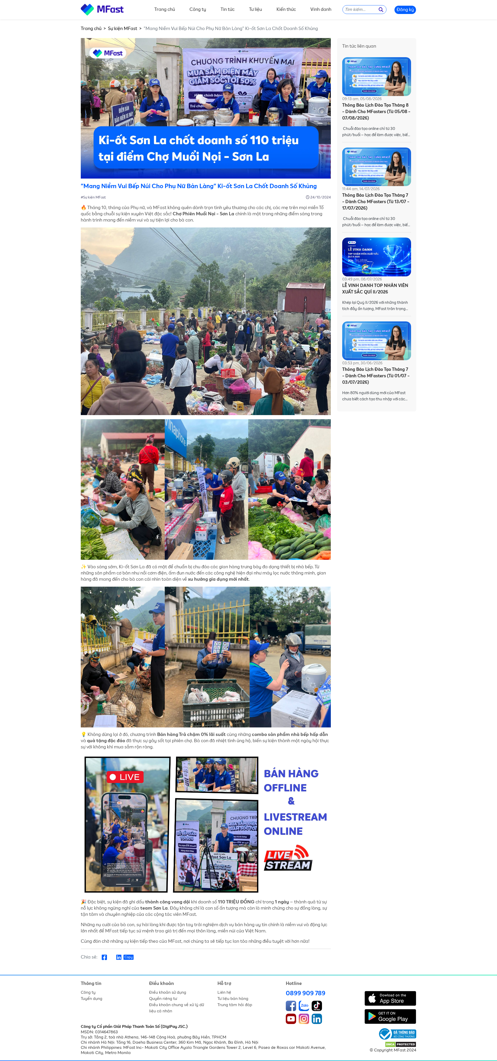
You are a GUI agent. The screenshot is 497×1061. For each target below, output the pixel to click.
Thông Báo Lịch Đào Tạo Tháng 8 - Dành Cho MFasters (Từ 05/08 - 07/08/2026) (376, 112)
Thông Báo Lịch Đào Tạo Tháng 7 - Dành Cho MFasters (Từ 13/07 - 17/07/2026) (375, 202)
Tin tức (228, 10)
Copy (129, 957)
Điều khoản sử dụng (167, 992)
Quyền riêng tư (163, 999)
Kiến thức (286, 10)
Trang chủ (164, 10)
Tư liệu (255, 10)
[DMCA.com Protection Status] (400, 1044)
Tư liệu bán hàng (232, 999)
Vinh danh (320, 10)
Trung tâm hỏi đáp (234, 1005)
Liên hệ (224, 992)
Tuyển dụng (91, 999)
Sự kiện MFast (122, 28)
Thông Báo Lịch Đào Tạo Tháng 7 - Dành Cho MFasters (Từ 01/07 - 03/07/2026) (376, 376)
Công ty (197, 10)
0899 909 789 (305, 993)
